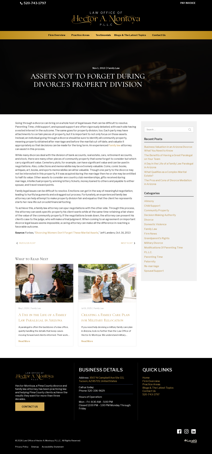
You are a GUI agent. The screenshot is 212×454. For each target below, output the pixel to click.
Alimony (149, 201)
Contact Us (159, 35)
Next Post (127, 243)
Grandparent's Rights (156, 238)
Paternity (150, 261)
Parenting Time (153, 256)
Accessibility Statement (53, 447)
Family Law (113, 68)
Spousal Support (154, 270)
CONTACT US (30, 406)
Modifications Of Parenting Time (163, 247)
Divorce (148, 219)
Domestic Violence (155, 224)
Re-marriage (151, 266)
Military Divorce (153, 242)
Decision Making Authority (160, 215)
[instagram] (186, 431)
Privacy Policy (21, 447)
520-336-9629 (96, 390)
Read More (24, 341)
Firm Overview (56, 35)
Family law (115, 145)
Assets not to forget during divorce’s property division (88, 80)
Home (146, 377)
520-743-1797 (35, 3)
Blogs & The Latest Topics (130, 35)
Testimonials (103, 35)
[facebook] (179, 431)
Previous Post (27, 243)
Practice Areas (80, 35)
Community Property (156, 210)
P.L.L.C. (148, 252)
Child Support (152, 205)
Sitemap (35, 447)
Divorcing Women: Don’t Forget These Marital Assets (66, 232)
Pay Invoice (188, 3)
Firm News (150, 233)
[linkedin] (193, 431)
